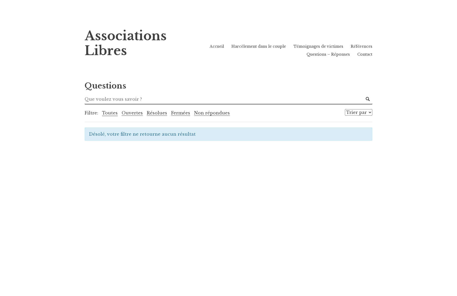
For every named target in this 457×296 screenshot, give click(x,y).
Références (361, 46)
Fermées (180, 113)
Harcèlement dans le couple (258, 46)
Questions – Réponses (328, 54)
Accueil (217, 46)
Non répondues (212, 113)
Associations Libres (126, 43)
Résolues (157, 113)
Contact (364, 54)
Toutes (110, 113)
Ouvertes (132, 113)
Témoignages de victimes (318, 46)
